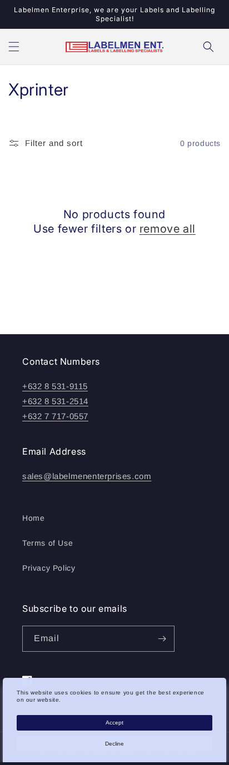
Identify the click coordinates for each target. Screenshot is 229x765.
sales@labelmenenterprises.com (86, 476)
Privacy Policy (48, 567)
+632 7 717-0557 (55, 416)
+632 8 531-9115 (55, 386)
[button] (14, 46)
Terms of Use (47, 542)
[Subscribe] (162, 639)
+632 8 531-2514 (55, 401)
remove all (168, 228)
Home (33, 518)
